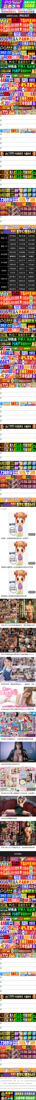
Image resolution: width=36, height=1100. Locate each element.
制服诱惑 (31, 281)
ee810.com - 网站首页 (18, 15)
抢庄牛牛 (22, 260)
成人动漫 (31, 240)
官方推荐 (4, 262)
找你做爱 (31, 252)
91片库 (12, 273)
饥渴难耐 (22, 252)
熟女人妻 (22, 277)
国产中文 (13, 285)
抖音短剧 (13, 268)
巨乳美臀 (31, 244)
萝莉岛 (31, 273)
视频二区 (4, 246)
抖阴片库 (4, 279)
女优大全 (22, 273)
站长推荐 (4, 254)
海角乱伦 (22, 281)
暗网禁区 (13, 281)
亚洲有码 (13, 240)
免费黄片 (31, 277)
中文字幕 (22, 244)
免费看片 (4, 287)
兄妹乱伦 (22, 285)
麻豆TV (22, 268)
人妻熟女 (13, 248)
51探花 (31, 268)
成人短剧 (31, 285)
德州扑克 (31, 260)
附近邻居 (13, 252)
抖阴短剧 (22, 289)
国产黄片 (13, 277)
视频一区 (4, 238)
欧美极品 (22, 240)
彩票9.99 (13, 264)
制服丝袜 (22, 248)
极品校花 (13, 289)
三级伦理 (13, 244)
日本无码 (31, 236)
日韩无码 (31, 289)
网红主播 (22, 236)
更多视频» (18, 854)
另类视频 (31, 248)
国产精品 (13, 236)
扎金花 (22, 264)
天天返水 (31, 264)
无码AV (4, 271)
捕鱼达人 (13, 260)
